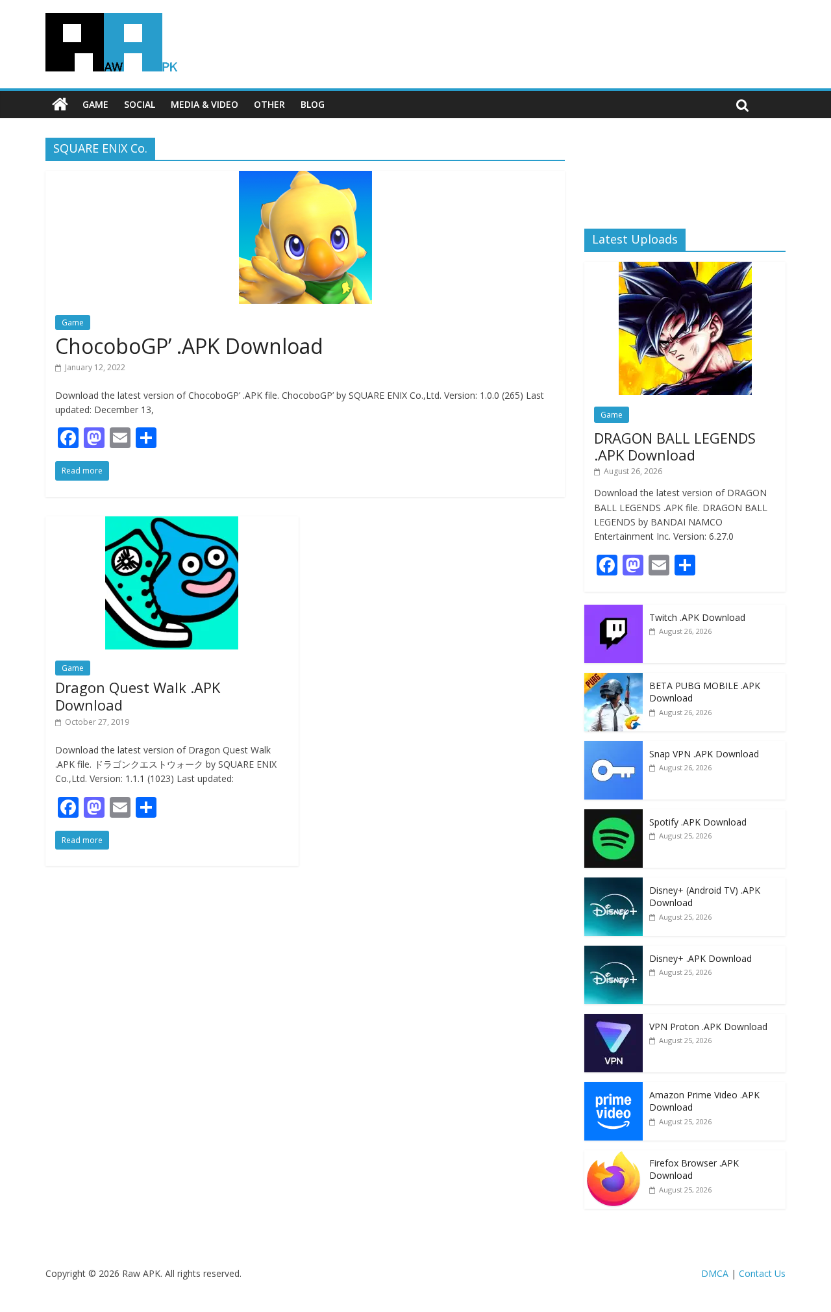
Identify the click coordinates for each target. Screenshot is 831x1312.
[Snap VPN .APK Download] (613, 748)
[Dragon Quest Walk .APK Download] (171, 524)
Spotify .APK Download (698, 822)
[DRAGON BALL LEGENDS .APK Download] (685, 268)
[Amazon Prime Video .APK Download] (613, 1089)
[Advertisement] (685, 172)
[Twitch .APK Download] (613, 611)
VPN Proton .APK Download (708, 1026)
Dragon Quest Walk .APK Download (137, 695)
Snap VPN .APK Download (704, 754)
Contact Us (762, 1273)
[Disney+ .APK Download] (613, 952)
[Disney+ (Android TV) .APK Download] (613, 884)
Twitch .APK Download (697, 617)
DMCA (714, 1273)
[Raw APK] (60, 104)
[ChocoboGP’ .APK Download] (305, 178)
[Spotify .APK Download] (613, 816)
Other (269, 104)
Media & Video (204, 104)
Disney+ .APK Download (700, 958)
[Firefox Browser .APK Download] (613, 1157)
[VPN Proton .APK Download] (613, 1021)
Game (95, 104)
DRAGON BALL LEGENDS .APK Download (675, 446)
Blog (313, 104)
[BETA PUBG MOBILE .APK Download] (613, 680)
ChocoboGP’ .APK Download (189, 346)
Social (139, 104)
